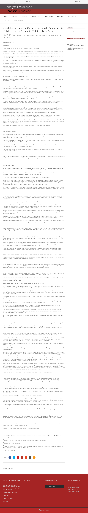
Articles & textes (49, 16)
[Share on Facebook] (10, 457)
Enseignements (36, 16)
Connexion (70, 485)
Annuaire (7, 21)
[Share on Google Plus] (22, 457)
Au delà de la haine (9, 36)
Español (83, 2)
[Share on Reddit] (30, 457)
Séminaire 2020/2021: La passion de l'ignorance (48, 36)
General (18, 36)
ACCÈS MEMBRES (18, 21)
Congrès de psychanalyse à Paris (76, 45)
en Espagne (71, 49)
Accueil (5, 16)
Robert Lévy (30, 36)
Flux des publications (73, 487)
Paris (24, 36)
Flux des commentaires (74, 489)
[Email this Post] (34, 457)
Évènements (25, 16)
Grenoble (75, 48)
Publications (60, 16)
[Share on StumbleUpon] (26, 457)
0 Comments (7, 37)
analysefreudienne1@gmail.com (11, 2)
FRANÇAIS (77, 2)
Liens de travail (72, 16)
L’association (14, 16)
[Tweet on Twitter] (14, 457)
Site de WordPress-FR (73, 491)
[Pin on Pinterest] (18, 457)
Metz (71, 48)
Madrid (82, 48)
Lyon (79, 48)
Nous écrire (6, 501)
